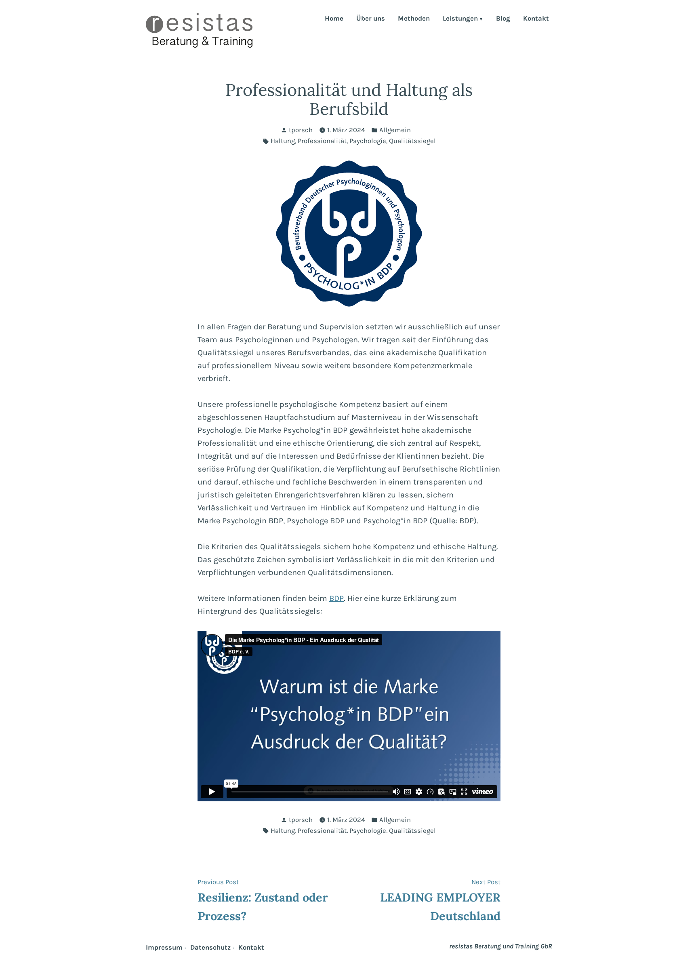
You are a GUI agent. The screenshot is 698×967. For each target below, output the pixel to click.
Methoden (414, 19)
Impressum (164, 947)
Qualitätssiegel (412, 141)
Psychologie (367, 141)
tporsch (301, 130)
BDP (336, 598)
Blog (503, 19)
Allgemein (395, 130)
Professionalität (322, 141)
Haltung (283, 141)
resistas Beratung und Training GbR (500, 946)
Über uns (370, 19)
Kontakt (536, 19)
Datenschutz (210, 947)
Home (334, 19)
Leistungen (460, 19)
